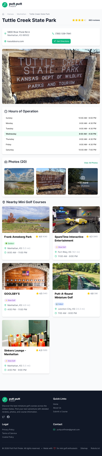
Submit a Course (60, 411)
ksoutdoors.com (15, 41)
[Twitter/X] (3, 417)
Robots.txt (95, 448)
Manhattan (21, 14)
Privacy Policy (8, 429)
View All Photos (91, 163)
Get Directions (63, 41)
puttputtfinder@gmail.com (68, 429)
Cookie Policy (8, 437)
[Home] (3, 14)
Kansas (10, 14)
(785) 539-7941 (63, 33)
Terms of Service (9, 433)
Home (55, 404)
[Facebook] (8, 417)
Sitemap (84, 448)
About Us (57, 408)
